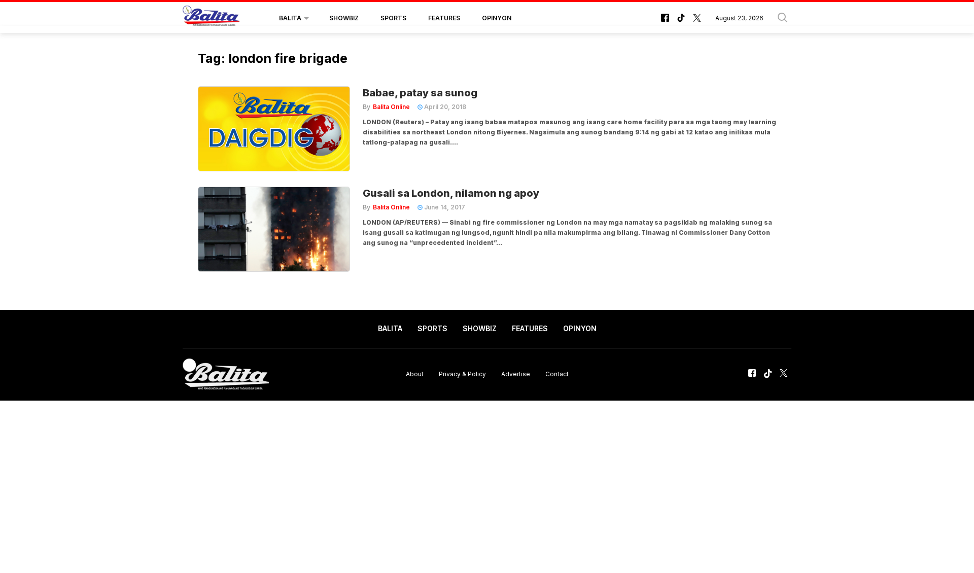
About (415, 374)
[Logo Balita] (211, 18)
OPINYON (496, 18)
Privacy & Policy (462, 374)
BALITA (290, 18)
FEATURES (444, 18)
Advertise (515, 374)
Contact (557, 374)
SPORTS (393, 18)
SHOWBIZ (344, 18)
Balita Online (391, 107)
